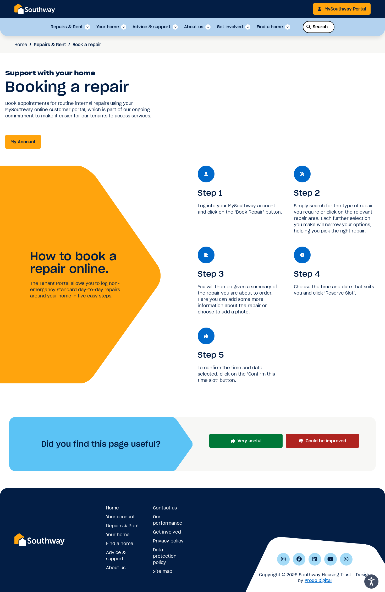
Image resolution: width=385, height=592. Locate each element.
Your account (120, 516)
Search (320, 26)
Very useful (249, 440)
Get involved (230, 27)
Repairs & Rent (67, 27)
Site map (162, 571)
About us (193, 27)
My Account (23, 141)
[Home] (34, 8)
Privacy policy (168, 541)
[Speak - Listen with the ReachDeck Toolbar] (371, 581)
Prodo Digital (318, 580)
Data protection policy (165, 556)
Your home (107, 27)
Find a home (270, 27)
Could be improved (326, 440)
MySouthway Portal (345, 9)
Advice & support (151, 27)
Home (20, 44)
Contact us (165, 507)
